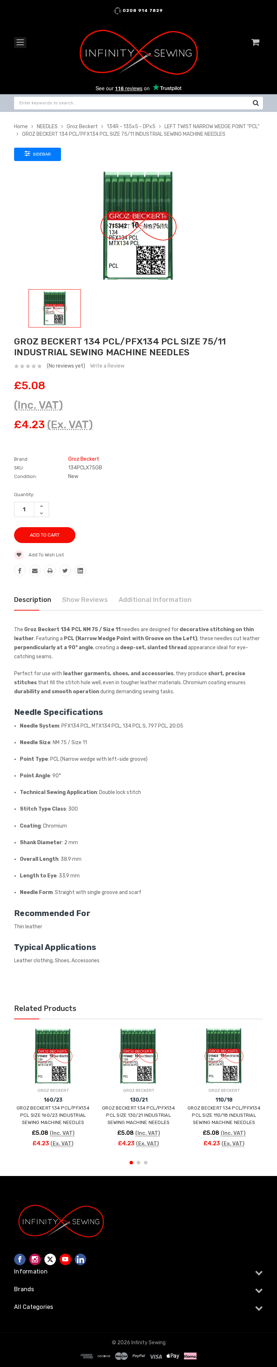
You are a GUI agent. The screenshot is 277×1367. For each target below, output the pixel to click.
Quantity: (24, 494)
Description (32, 600)
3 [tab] (146, 1162)
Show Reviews (85, 600)
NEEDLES (47, 126)
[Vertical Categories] (20, 42)
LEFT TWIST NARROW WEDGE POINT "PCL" (211, 126)
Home (21, 126)
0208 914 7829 (142, 10)
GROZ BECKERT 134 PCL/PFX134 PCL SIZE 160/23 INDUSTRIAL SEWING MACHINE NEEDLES (53, 1115)
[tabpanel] (53, 1090)
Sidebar (41, 154)
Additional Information (155, 600)
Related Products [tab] (45, 1008)
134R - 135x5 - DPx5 (131, 126)
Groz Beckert (82, 126)
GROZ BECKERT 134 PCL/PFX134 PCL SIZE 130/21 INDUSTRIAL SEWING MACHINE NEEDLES (138, 1115)
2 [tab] (138, 1162)
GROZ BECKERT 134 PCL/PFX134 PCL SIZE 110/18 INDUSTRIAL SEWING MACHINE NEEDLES (224, 1115)
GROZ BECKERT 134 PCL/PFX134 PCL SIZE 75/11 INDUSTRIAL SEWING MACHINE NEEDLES (123, 134)
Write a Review (107, 366)
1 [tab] (131, 1162)
